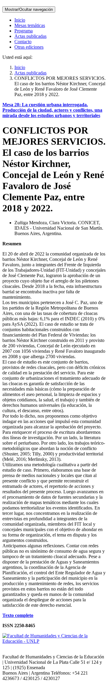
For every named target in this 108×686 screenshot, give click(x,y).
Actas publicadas (30, 36)
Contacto (23, 41)
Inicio (19, 20)
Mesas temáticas (29, 25)
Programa (23, 30)
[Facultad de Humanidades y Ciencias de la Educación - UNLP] (54, 641)
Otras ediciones (29, 47)
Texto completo (17, 615)
